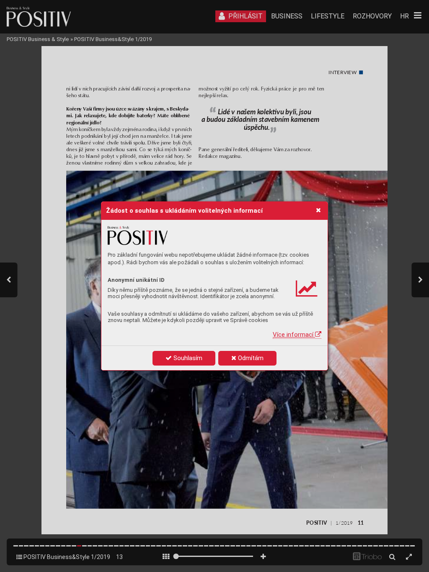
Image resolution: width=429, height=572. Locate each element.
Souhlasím (187, 358)
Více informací (294, 334)
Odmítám (250, 358)
